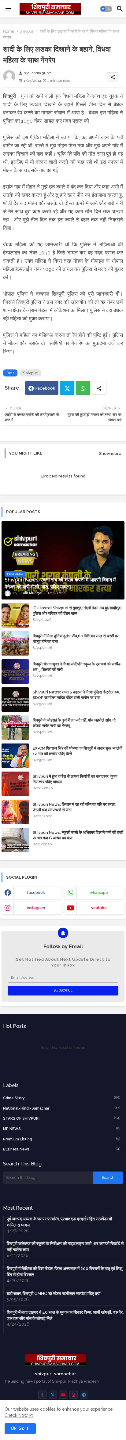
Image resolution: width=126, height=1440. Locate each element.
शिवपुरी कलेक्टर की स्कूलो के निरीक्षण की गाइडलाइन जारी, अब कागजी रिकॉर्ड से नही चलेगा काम (65, 1246)
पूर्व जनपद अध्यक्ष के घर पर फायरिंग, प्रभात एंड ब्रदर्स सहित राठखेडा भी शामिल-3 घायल (59, 1221)
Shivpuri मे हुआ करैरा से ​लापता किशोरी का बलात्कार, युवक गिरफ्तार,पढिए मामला (75, 779)
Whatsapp (83, 388)
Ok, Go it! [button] (20, 1428)
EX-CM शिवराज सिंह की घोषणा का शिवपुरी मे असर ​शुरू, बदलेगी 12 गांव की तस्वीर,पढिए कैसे (77, 751)
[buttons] (42, 1395)
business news (61, 1149)
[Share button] (99, 388)
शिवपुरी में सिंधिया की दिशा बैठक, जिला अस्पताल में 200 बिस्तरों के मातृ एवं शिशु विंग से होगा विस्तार (64, 1271)
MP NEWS (61, 1128)
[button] (106, 9)
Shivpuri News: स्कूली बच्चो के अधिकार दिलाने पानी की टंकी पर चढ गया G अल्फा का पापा (78, 835)
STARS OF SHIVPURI (61, 1118)
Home (8, 31)
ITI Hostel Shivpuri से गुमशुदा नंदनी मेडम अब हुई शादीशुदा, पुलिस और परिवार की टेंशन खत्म (77, 611)
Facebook (45, 388)
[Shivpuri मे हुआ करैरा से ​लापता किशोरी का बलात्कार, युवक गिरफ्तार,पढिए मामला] (15, 784)
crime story (61, 1098)
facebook (36, 893)
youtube (99, 908)
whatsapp (99, 893)
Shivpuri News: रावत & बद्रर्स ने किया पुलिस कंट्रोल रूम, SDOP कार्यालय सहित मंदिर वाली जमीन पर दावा (76, 695)
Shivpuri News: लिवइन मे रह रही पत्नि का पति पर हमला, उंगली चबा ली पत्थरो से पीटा (74, 807)
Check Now (16, 1415)
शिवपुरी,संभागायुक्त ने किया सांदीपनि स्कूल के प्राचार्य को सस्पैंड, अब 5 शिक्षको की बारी (77, 667)
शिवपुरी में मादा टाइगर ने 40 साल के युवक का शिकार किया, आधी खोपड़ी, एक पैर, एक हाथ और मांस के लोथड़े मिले (65, 1315)
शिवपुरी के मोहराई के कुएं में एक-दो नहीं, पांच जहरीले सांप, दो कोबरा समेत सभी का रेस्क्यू (74, 723)
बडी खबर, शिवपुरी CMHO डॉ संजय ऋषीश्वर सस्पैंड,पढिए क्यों (53, 1293)
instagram (36, 908)
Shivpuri (27, 31)
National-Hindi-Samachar (61, 1108)
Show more (110, 453)
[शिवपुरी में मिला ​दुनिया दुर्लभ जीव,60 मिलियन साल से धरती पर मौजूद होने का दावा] (15, 643)
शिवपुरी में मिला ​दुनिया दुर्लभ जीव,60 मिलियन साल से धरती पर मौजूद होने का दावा (76, 639)
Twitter (67, 388)
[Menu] (8, 9)
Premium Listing (61, 1139)
